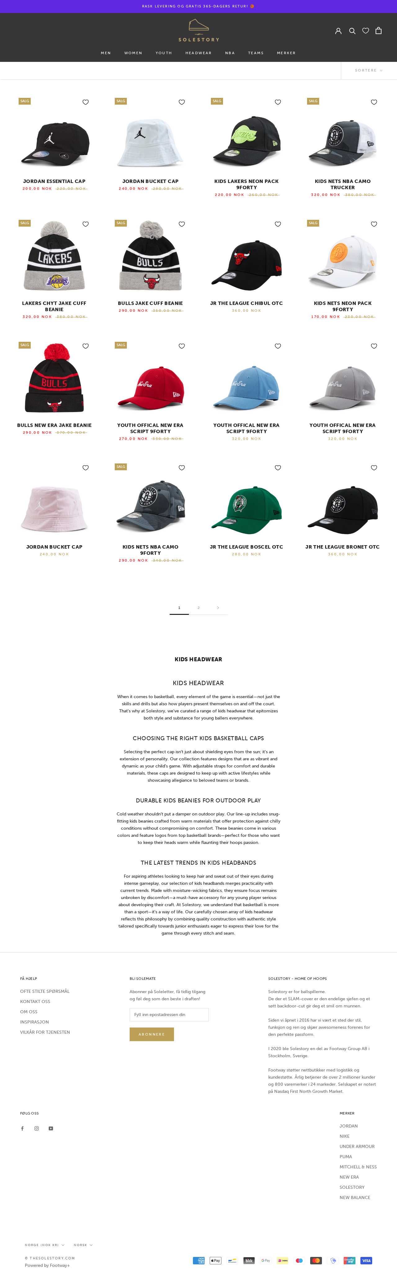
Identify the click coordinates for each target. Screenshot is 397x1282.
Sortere (367, 70)
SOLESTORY (352, 1187)
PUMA (346, 1156)
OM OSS (29, 1012)
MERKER (286, 53)
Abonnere (152, 1034)
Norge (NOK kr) (42, 1245)
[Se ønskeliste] (365, 30)
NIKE (345, 1136)
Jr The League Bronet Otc (343, 547)
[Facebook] (22, 1128)
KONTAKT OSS (35, 1001)
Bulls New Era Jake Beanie (54, 425)
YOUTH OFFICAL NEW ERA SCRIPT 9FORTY (150, 428)
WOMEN (133, 53)
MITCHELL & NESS (358, 1167)
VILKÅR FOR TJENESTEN (45, 1032)
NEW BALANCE (355, 1197)
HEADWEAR (198, 53)
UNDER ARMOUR (357, 1146)
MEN (106, 53)
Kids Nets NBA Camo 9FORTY (150, 550)
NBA (230, 53)
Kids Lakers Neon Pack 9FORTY (246, 184)
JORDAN (349, 1126)
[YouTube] (51, 1128)
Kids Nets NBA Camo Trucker (343, 184)
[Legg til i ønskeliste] (85, 102)
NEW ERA (349, 1177)
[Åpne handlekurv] (378, 30)
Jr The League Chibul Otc (246, 303)
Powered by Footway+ (47, 1265)
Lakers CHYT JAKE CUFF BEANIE (54, 306)
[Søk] (352, 30)
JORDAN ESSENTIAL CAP (54, 181)
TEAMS (256, 53)
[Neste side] (218, 608)
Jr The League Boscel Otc (246, 547)
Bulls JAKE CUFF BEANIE (150, 303)
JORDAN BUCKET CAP (151, 181)
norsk (80, 1245)
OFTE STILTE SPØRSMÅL (44, 991)
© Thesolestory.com (50, 1258)
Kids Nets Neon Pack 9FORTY (343, 306)
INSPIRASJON (34, 1022)
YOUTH (164, 53)
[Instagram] (36, 1128)
